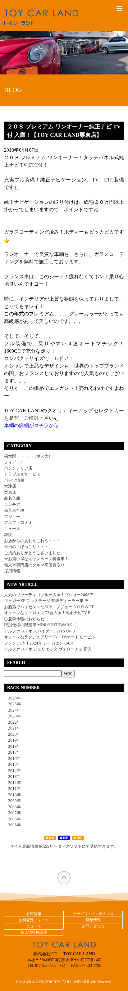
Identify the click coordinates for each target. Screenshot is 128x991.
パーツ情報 (14, 480)
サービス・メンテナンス (93, 914)
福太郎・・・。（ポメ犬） (28, 456)
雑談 (8, 534)
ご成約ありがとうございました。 (34, 553)
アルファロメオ (18, 522)
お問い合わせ (93, 926)
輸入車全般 (14, 510)
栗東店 (10, 492)
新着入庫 (12, 498)
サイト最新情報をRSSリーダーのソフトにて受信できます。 (64, 846)
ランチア (12, 504)
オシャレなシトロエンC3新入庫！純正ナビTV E (47, 612)
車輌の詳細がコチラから (31, 425)
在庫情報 (33, 914)
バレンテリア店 (18, 468)
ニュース (12, 528)
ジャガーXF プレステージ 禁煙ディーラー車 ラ (46, 600)
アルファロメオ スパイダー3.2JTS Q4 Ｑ (39, 631)
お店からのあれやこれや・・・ (32, 540)
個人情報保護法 (34, 932)
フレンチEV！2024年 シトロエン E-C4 (38, 643)
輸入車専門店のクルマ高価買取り (34, 565)
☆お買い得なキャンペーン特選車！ (36, 558)
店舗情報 (93, 920)
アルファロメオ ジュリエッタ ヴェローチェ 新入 (48, 649)
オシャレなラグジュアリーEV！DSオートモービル (49, 637)
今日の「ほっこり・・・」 (28, 546)
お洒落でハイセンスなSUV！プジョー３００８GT (49, 607)
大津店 (10, 486)
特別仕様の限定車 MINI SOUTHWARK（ (40, 625)
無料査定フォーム (34, 920)
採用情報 (12, 571)
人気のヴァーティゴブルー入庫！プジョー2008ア (49, 594)
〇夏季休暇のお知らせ (24, 619)
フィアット (14, 462)
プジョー (12, 516)
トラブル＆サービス (22, 474)
